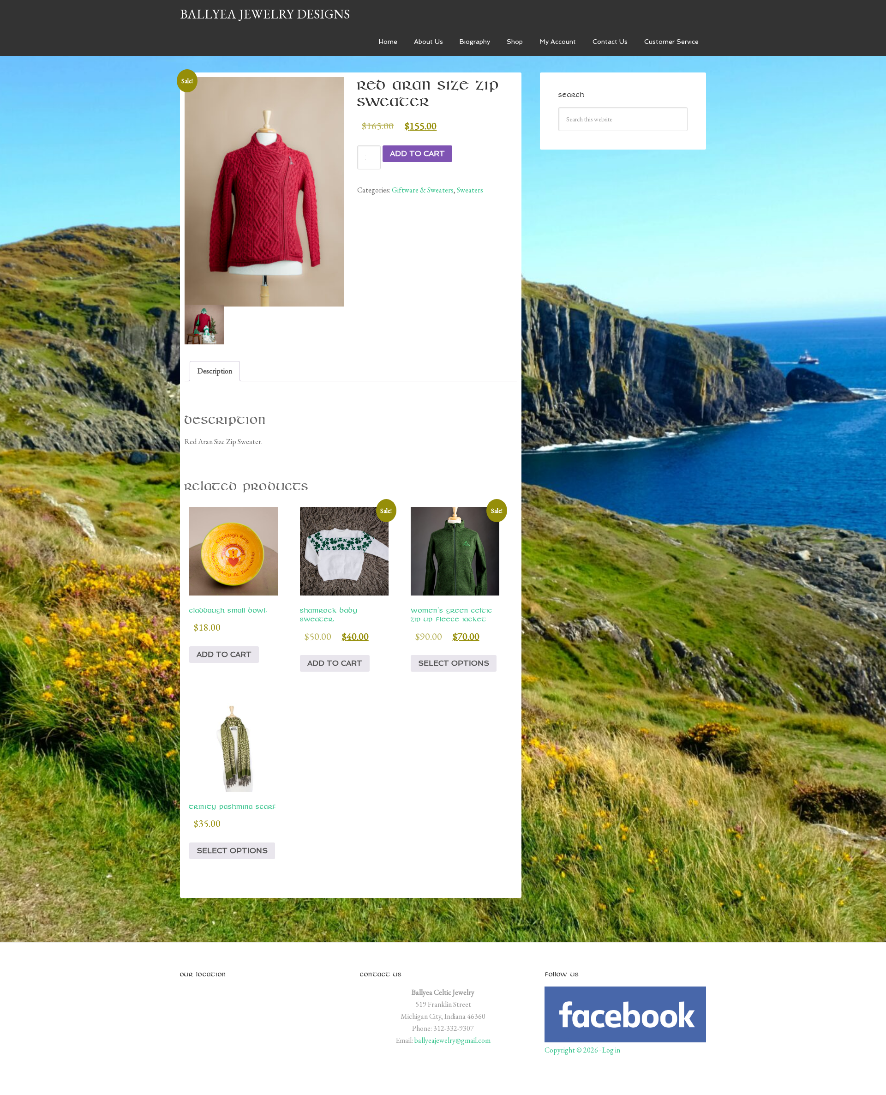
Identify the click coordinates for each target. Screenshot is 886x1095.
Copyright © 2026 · (573, 1050)
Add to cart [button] (224, 654)
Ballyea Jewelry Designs (265, 14)
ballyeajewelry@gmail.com (452, 1040)
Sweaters (470, 190)
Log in (611, 1050)
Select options (453, 663)
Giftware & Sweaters (423, 190)
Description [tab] (215, 371)
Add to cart (417, 153)
